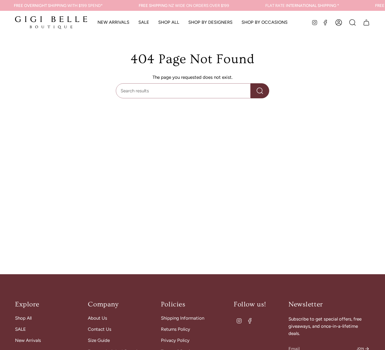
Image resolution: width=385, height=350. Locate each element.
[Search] (260, 90)
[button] (169, 22)
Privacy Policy (175, 340)
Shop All (23, 318)
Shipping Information (182, 318)
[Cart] (366, 22)
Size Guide (99, 340)
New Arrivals (28, 340)
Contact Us (99, 329)
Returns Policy (175, 329)
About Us (97, 318)
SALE (20, 329)
